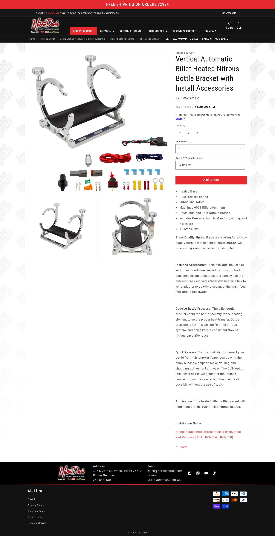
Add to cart (211, 179)
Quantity (180, 125)
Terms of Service (37, 523)
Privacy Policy (36, 505)
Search (32, 499)
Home (32, 39)
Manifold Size (183, 141)
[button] (230, 23)
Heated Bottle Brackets (122, 39)
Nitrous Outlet (47, 39)
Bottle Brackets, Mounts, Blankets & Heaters (82, 39)
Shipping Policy (36, 511)
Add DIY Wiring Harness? (190, 158)
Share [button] (183, 447)
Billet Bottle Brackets (150, 39)
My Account (229, 12)
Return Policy (35, 517)
